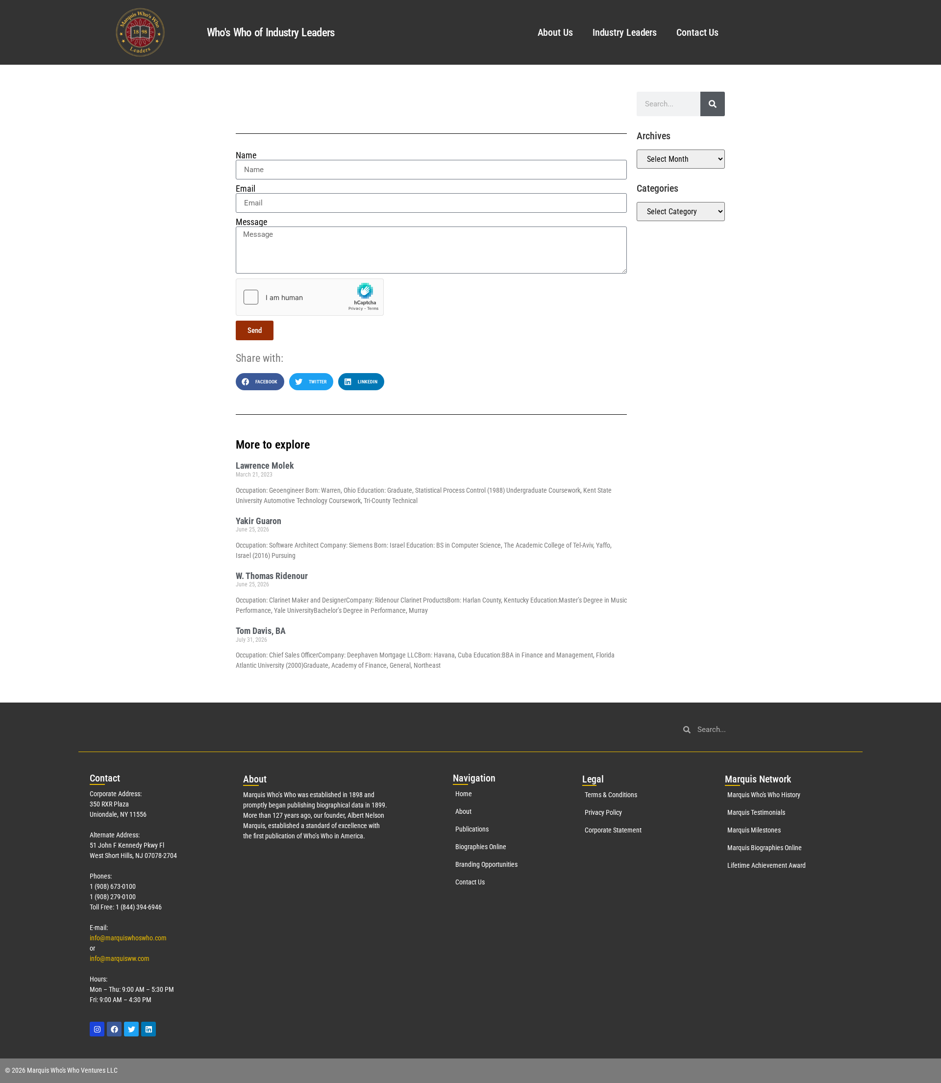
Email (245, 188)
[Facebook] (114, 1029)
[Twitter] (131, 1029)
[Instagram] (97, 1029)
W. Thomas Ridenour (272, 576)
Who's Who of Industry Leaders (271, 32)
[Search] (712, 104)
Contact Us (697, 32)
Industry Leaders (625, 32)
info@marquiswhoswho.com (128, 938)
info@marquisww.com (119, 958)
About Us (555, 32)
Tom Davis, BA (261, 631)
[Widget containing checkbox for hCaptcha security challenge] (310, 297)
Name (246, 155)
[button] (260, 381)
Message (251, 222)
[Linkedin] (148, 1029)
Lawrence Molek (265, 465)
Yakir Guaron (258, 521)
